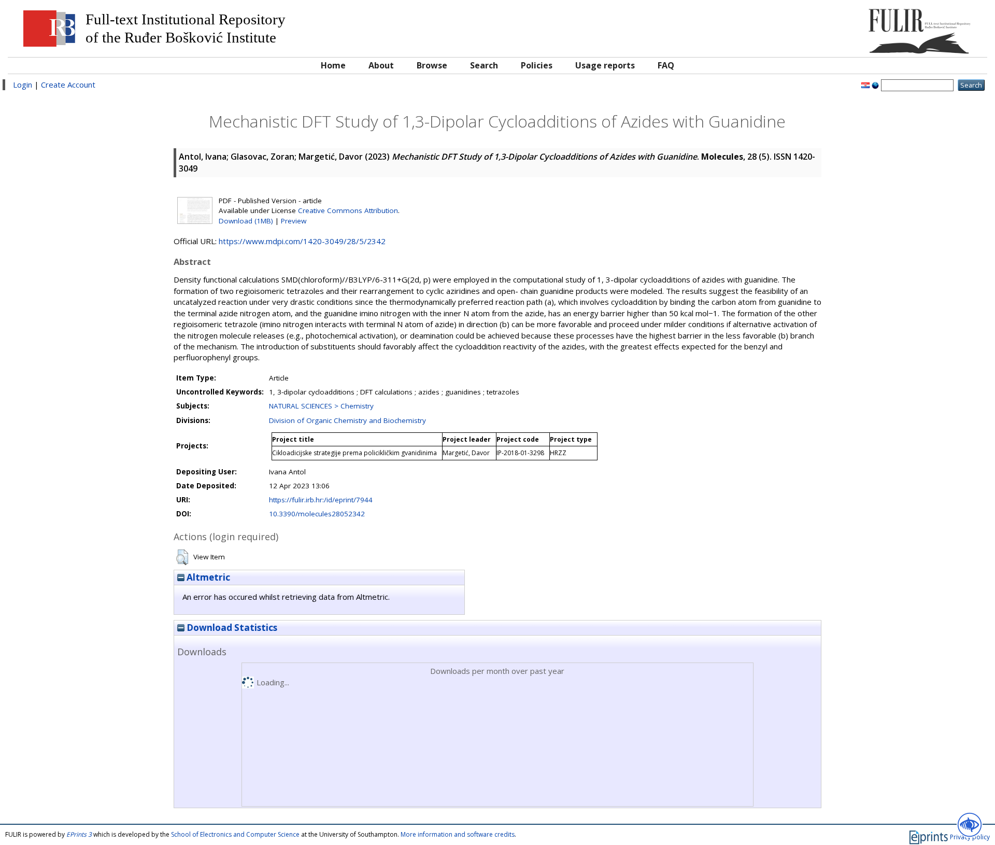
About (381, 65)
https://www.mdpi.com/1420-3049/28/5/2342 (302, 241)
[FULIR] (858, 27)
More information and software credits (458, 834)
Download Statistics (230, 627)
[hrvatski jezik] (865, 84)
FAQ (666, 65)
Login (22, 84)
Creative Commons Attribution (348, 210)
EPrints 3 (79, 834)
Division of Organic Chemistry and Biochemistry (347, 420)
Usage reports (605, 65)
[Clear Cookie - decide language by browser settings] (875, 84)
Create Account (68, 84)
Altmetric (207, 577)
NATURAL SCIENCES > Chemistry (321, 406)
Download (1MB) (246, 221)
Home (333, 65)
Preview (293, 221)
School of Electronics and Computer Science (235, 834)
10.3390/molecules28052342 (317, 513)
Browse (432, 65)
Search (484, 65)
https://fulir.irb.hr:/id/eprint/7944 (321, 499)
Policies (536, 65)
